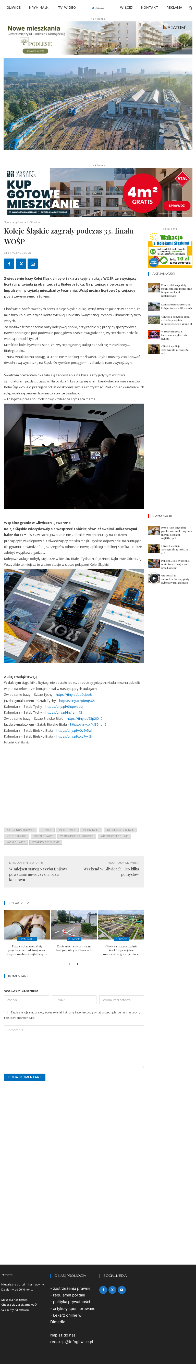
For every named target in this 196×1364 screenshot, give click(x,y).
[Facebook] (9, 264)
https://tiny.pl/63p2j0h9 (84, 718)
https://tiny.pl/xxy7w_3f (74, 736)
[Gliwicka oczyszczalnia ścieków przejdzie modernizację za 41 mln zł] (121, 925)
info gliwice (67, 830)
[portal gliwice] (24, 1274)
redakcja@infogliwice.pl (71, 1341)
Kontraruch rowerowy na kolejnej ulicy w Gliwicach (74, 948)
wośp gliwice (16, 842)
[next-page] (77, 964)
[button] (190, 7)
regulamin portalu (69, 1295)
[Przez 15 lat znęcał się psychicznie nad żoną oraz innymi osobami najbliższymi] (27, 925)
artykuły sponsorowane (74, 1308)
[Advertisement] (74, 787)
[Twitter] (21, 264)
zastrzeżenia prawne (72, 1288)
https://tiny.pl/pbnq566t (77, 700)
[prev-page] (69, 964)
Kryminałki (27, 939)
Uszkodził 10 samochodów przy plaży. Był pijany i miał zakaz (175, 579)
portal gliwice (43, 836)
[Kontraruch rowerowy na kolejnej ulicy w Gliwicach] (74, 925)
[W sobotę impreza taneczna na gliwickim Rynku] (154, 334)
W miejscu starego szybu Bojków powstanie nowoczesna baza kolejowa (38, 874)
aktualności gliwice (20, 830)
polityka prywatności (71, 1301)
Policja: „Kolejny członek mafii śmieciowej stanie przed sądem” (175, 564)
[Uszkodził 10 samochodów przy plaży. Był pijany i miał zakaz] (154, 578)
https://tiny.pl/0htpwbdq (64, 706)
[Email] (33, 264)
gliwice (47, 830)
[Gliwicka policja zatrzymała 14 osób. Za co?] (154, 349)
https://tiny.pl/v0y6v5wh (74, 730)
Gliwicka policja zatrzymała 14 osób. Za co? (175, 349)
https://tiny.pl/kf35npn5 (88, 724)
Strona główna (15, 222)
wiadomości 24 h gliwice (76, 836)
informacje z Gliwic (120, 830)
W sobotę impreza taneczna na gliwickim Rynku (174, 335)
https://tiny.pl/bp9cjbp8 (74, 694)
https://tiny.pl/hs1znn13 (63, 712)
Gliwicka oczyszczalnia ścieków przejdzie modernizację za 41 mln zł (121, 950)
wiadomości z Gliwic (114, 836)
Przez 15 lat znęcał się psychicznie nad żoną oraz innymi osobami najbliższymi (27, 950)
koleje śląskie (16, 836)
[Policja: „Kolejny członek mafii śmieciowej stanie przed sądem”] (154, 563)
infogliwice (91, 830)
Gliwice (34, 222)
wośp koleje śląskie (45, 842)
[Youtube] (122, 1290)
